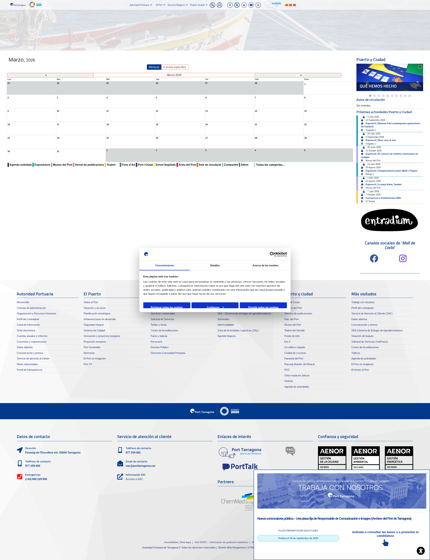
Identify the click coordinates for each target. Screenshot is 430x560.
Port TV (88, 364)
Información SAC (136, 475)
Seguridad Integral (93, 324)
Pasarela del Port (293, 358)
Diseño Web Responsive (232, 547)
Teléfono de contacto (38, 461)
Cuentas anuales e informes (32, 336)
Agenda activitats (21, 164)
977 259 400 (32, 465)
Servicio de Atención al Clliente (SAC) (372, 313)
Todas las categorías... (270, 164)
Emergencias (32, 475)
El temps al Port (360, 369)
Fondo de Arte (292, 336)
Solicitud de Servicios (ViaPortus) (369, 341)
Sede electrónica (26, 330)
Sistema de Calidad (94, 330)
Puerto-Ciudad (197, 5)
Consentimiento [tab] (164, 265)
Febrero (51, 75)
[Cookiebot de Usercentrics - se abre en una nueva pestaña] (272, 254)
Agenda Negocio (227, 336)
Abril (297, 75)
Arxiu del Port (187, 164)
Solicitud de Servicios (162, 319)
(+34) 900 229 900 (36, 479)
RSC (287, 369)
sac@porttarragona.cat (140, 465)
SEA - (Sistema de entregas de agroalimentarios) (244, 313)
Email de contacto (136, 461)
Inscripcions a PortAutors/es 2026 (383, 198)
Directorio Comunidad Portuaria (168, 352)
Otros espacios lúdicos (297, 375)
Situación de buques (362, 336)
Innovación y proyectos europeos (102, 336)
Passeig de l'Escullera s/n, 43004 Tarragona (52, 452)
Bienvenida (23, 302)
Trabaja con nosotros (362, 302)
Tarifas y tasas (159, 324)
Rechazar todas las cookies (167, 307)
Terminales (223, 319)
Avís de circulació (210, 164)
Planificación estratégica (97, 313)
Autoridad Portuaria (139, 5)
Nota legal (185, 542)
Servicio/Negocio (176, 5)
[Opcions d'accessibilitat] (421, 551)
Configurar (213, 307)
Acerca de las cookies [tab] (265, 265)
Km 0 (287, 341)
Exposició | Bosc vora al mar (381, 140)
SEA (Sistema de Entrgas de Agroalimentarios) (377, 330)
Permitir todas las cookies (263, 307)
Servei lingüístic (166, 164)
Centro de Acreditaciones (164, 330)
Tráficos (355, 352)
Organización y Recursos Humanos (36, 313)
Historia (288, 381)
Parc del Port (291, 319)
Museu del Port (62, 164)
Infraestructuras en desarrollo (100, 319)
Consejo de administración (31, 307)
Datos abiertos (25, 347)
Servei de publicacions (89, 164)
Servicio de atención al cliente (33, 358)
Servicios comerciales (163, 313)
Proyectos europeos (95, 341)
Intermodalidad (226, 324)
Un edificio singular (294, 347)
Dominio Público (159, 347)
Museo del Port (292, 324)
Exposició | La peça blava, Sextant (383, 184)
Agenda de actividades (296, 386)
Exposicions (42, 164)
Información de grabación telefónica (229, 542)
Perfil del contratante (28, 319)
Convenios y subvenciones (32, 341)
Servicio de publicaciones (298, 313)
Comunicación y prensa (30, 352)
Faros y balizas (159, 336)
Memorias (89, 352)
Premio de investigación (385, 86)
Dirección (30, 448)
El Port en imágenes (95, 358)
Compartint (231, 164)
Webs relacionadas (27, 364)
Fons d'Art (128, 164)
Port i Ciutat (145, 164)
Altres (244, 164)
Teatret (111, 164)
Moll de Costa (291, 302)
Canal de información (28, 324)
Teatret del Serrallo (294, 330)
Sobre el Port (91, 302)
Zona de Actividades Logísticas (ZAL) (238, 330)
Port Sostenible (92, 347)
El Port (159, 5)
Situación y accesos (95, 307)
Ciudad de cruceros (295, 352)
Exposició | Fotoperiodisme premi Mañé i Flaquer (391, 171)
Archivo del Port (293, 307)
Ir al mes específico (174, 67)
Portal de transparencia (29, 369)
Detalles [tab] (215, 265)
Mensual (154, 67)
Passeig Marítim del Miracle (299, 364)
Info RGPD (200, 542)
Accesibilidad (171, 542)
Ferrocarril (156, 341)
